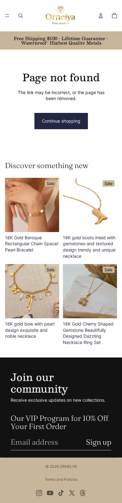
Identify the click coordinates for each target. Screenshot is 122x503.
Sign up (98, 442)
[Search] (21, 16)
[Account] (101, 16)
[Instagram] (39, 493)
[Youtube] (50, 493)
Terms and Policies (61, 479)
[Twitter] (72, 493)
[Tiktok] (61, 493)
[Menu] (7, 15)
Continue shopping (61, 121)
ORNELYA (68, 466)
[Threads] (83, 493)
